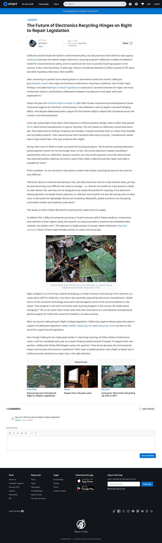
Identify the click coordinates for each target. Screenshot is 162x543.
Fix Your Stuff (27, 4)
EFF (90, 325)
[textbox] (81, 443)
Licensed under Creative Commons (87, 539)
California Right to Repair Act (61, 103)
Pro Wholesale (36, 491)
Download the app (84, 475)
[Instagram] (128, 511)
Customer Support (16, 483)
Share (125, 43)
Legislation (32, 20)
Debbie (18, 420)
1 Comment (72, 45)
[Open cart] (142, 4)
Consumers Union (106, 325)
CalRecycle (32, 59)
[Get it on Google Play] (85, 488)
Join (148, 4)
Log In (157, 4)
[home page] (10, 4)
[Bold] (10, 433)
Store (56, 4)
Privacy (56, 483)
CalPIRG (72, 325)
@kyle (40, 46)
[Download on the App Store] (85, 481)
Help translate (14, 511)
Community (44, 4)
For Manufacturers (38, 498)
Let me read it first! (117, 488)
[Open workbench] (130, 4)
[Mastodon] (137, 511)
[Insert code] (18, 433)
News (33, 483)
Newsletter (13, 495)
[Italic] (14, 433)
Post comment (148, 455)
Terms (55, 487)
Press (33, 479)
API (10, 498)
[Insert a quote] (26, 433)
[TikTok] (114, 511)
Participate (35, 487)
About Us (12, 479)
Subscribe (147, 484)
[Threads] (147, 511)
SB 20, (30, 126)
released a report (40, 83)
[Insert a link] (22, 433)
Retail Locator (36, 495)
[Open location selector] (136, 4)
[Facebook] (118, 511)
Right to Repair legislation (64, 87)
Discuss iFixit (14, 487)
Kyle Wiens (42, 43)
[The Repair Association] (151, 511)
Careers (12, 491)
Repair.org (82, 325)
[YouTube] (133, 511)
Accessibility (58, 479)
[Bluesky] (142, 511)
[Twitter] (123, 511)
